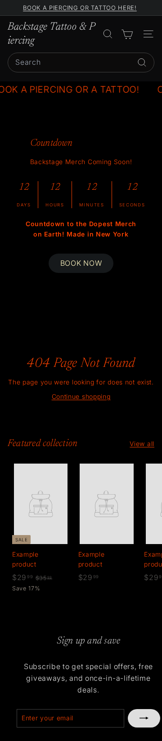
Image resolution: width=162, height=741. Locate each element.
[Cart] (127, 34)
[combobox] (81, 62)
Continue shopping (81, 396)
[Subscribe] (144, 718)
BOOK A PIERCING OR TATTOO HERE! (80, 7)
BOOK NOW (81, 263)
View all (142, 443)
